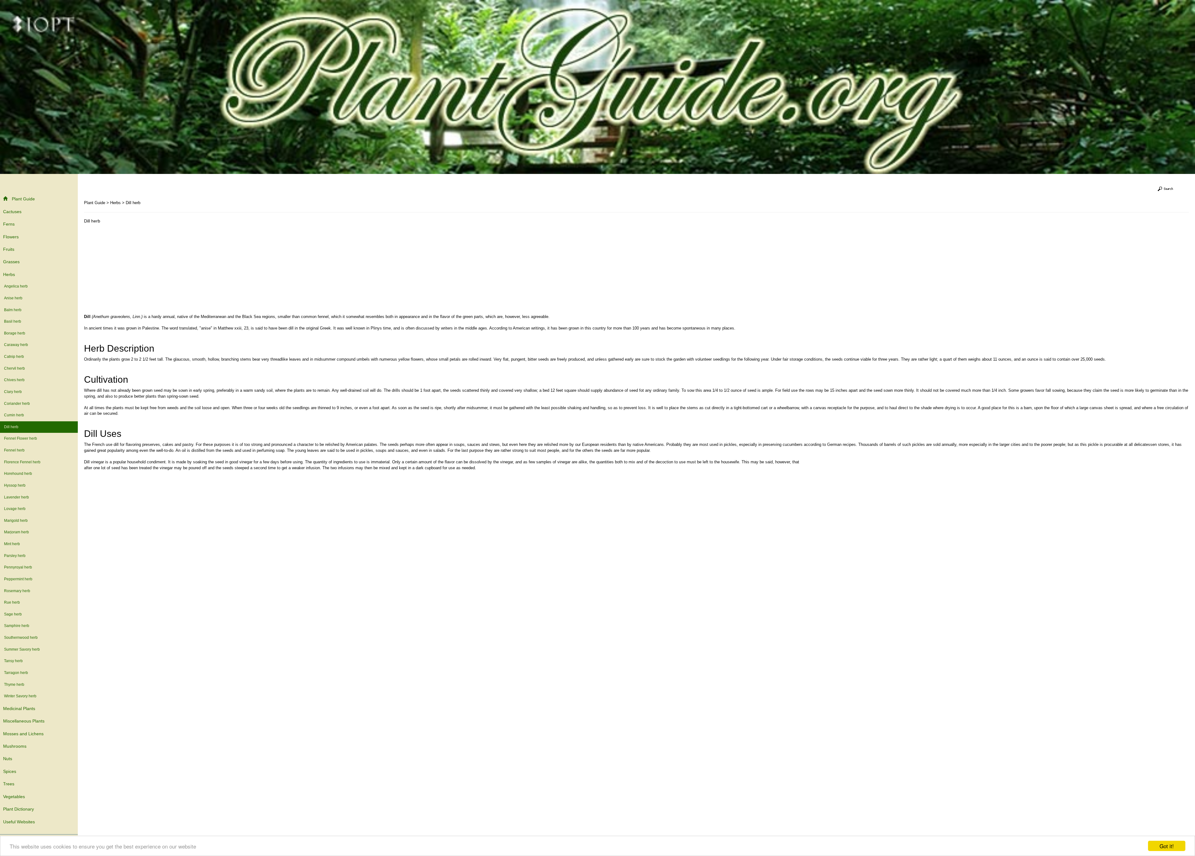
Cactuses (12, 211)
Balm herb (12, 310)
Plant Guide (23, 198)
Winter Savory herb (20, 696)
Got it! (1167, 846)
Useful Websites (19, 821)
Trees (8, 783)
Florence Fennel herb (22, 462)
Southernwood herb (21, 637)
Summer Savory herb (22, 649)
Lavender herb (16, 497)
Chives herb (14, 380)
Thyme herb (14, 684)
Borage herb (14, 333)
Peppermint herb (18, 579)
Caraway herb (16, 345)
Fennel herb (14, 450)
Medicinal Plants (19, 708)
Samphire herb (16, 626)
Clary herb (13, 392)
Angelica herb (16, 286)
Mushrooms (14, 746)
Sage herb (13, 614)
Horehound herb (18, 473)
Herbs (9, 274)
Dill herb (11, 427)
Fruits (8, 249)
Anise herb (13, 298)
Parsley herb (15, 556)
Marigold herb (16, 520)
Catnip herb (14, 356)
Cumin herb (14, 415)
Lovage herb (15, 509)
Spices (9, 771)
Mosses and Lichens (23, 733)
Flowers (11, 236)
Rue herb (12, 602)
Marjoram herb (16, 532)
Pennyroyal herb (18, 567)
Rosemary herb (17, 591)
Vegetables (14, 796)
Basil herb (12, 321)
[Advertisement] (136, 270)
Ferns (9, 224)
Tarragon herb (16, 673)
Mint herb (12, 544)
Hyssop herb (15, 485)
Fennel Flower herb (20, 438)
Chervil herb (14, 368)
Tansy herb (13, 661)
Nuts (7, 758)
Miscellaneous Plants (24, 720)
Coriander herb (17, 403)
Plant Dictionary (18, 809)
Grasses (11, 261)
